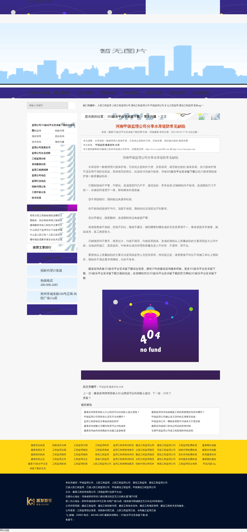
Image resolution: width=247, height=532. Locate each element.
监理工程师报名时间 (123, 454)
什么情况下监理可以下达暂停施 (46, 230)
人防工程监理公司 (121, 105)
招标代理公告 (39, 186)
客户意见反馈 (50, 309)
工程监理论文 (81, 459)
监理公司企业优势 (41, 153)
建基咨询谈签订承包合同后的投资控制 (171, 426)
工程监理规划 (81, 450)
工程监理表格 (102, 450)
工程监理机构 (201, 92)
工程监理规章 (59, 454)
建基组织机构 (38, 454)
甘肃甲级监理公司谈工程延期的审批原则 (172, 430)
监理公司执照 (154, 92)
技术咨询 (36, 142)
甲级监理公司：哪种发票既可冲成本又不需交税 (175, 421)
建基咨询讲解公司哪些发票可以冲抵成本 (105, 426)
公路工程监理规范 (145, 450)
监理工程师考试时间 (123, 459)
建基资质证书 (38, 450)
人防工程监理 (85, 92)
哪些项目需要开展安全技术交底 (46, 239)
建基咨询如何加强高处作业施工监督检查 (105, 430)
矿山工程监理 (171, 105)
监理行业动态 (39, 181)
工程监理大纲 (81, 445)
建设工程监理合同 (145, 445)
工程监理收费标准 (187, 445)
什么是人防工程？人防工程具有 (46, 234)
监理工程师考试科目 (123, 445)
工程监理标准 (59, 463)
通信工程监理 (62, 92)
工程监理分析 (39, 158)
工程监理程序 (102, 445)
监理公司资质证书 (41, 147)
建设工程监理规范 (145, 454)
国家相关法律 (59, 445)
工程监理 (36, 130)
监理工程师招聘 (40, 169)
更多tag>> (199, 105)
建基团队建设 (209, 459)
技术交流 (36, 197)
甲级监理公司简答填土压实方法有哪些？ (105, 416)
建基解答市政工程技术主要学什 (46, 225)
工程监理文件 (59, 459)
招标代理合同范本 (145, 463)
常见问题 (150, 116)
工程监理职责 (81, 463)
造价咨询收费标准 (187, 454)
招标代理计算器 (51, 270)
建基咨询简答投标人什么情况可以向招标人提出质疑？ (112, 412)
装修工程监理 (102, 459)
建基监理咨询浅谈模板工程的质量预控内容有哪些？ (178, 412)
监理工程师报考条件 (123, 450)
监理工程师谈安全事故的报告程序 (101, 421)
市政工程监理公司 (166, 450)
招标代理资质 (177, 92)
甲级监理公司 (108, 92)
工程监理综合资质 (187, 463)
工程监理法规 (59, 450)
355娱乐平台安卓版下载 (39, 1)
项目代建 (59, 142)
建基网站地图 (209, 445)
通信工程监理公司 (140, 105)
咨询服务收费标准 (187, 459)
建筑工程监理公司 (166, 445)
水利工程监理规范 (145, 459)
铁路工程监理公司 (166, 463)
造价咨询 (59, 136)
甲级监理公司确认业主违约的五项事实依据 (173, 416)
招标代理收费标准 (187, 450)
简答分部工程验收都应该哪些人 (46, 215)
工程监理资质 (131, 92)
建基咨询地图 (209, 450)
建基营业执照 (38, 445)
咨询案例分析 (39, 164)
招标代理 (59, 130)
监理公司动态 (39, 175)
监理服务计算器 (51, 258)
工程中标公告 (39, 192)
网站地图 (4, 530)
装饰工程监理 (102, 454)
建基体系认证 (38, 459)
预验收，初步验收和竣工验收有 (46, 220)
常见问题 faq (209, 463)
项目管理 (36, 136)
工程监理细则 (81, 454)
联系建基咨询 (209, 454)
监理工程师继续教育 (123, 463)
